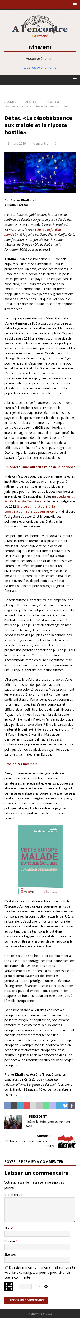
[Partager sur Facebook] (7, 1106)
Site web (10, 1254)
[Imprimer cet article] (39, 1106)
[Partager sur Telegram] (59, 1106)
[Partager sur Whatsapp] (46, 1106)
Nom (8, 1228)
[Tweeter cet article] (14, 1106)
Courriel (10, 1241)
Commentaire (14, 1194)
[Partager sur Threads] (71, 1106)
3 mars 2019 (17, 143)
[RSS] (40, 89)
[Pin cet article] (27, 1106)
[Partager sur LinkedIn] (20, 1106)
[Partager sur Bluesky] (65, 1106)
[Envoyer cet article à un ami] (33, 1106)
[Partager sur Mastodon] (52, 1106)
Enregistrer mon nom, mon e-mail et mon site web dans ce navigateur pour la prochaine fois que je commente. (39, 1272)
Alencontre (40, 143)
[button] (74, 4)
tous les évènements (40, 67)
